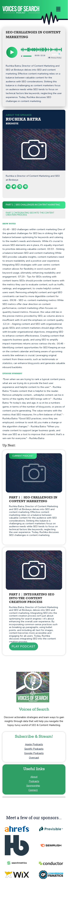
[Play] (12, 52)
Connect (33, 790)
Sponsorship (33, 785)
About (34, 776)
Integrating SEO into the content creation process (30, 213)
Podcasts (34, 781)
